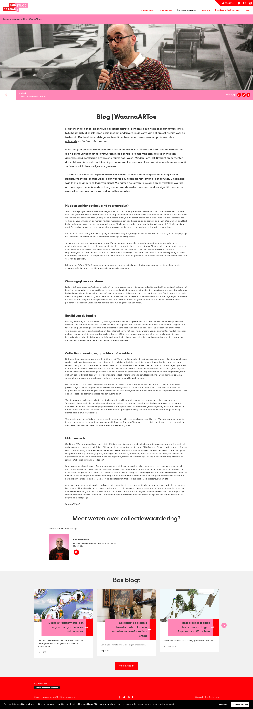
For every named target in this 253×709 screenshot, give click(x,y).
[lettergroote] (244, 3)
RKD (112, 451)
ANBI (55, 697)
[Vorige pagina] (8, 95)
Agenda (205, 10)
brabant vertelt (144, 334)
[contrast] (238, 3)
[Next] (224, 625)
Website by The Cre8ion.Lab (207, 697)
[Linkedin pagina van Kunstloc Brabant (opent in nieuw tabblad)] (133, 697)
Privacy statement (67, 697)
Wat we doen (147, 10)
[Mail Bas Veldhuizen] (76, 552)
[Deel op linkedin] (239, 95)
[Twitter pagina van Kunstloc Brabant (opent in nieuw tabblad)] (124, 697)
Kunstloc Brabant (15, 7)
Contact (37, 697)
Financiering (166, 10)
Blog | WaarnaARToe (32, 19)
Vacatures (47, 697)
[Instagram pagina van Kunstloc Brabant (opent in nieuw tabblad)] (129, 697)
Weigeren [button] (223, 704)
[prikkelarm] (250, 3)
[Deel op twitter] (244, 95)
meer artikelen (126, 666)
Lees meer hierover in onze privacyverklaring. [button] (155, 704)
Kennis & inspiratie (186, 10)
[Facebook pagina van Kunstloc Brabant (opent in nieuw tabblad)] (120, 697)
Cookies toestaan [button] (240, 704)
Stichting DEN (140, 447)
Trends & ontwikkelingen (227, 10)
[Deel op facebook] (248, 95)
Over (248, 10)
